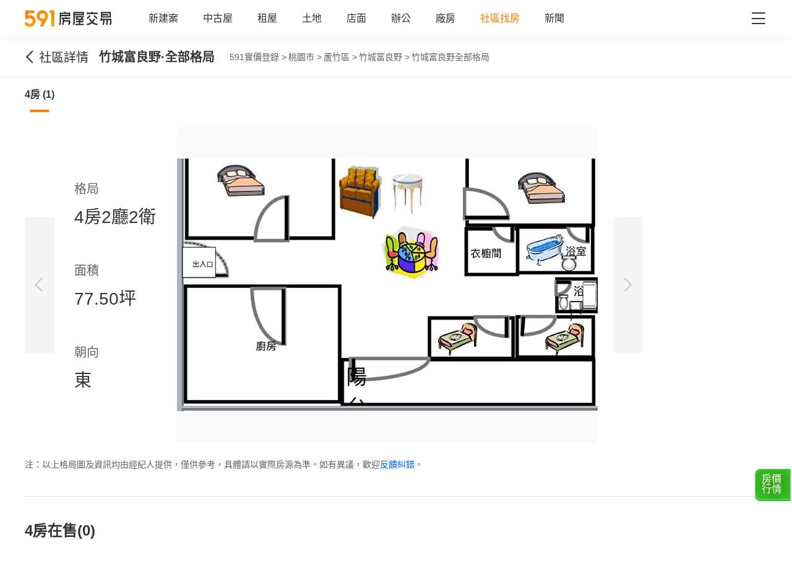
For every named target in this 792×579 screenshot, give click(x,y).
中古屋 (218, 18)
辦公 (401, 18)
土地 (312, 18)
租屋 (267, 18)
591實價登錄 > (258, 57)
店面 (356, 18)
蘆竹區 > (340, 57)
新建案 (163, 18)
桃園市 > (305, 57)
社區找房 (500, 18)
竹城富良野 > (384, 57)
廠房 (445, 18)
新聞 (554, 18)
